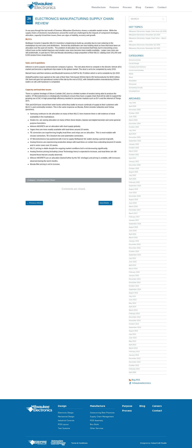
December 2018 (135, 196)
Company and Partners (137, 67)
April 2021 (132, 158)
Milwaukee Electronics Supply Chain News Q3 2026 (147, 31)
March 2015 (133, 269)
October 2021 (134, 154)
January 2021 (134, 161)
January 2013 (134, 355)
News (131, 77)
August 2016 (133, 227)
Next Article (105, 203)
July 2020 (132, 175)
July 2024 (132, 130)
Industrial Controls (66, 420)
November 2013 (135, 320)
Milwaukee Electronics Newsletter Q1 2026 (144, 45)
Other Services (96, 428)
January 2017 (134, 220)
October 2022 (134, 148)
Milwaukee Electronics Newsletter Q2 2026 (144, 35)
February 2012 (134, 369)
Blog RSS (135, 380)
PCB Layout (63, 424)
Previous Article (34, 203)
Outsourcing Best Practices (102, 413)
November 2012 (135, 362)
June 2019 (132, 193)
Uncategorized (43, 180)
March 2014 (133, 310)
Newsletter (133, 81)
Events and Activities (136, 70)
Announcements (135, 60)
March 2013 (133, 348)
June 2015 (132, 262)
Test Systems (64, 428)
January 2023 (134, 144)
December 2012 (135, 358)
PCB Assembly (96, 420)
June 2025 (132, 116)
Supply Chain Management (102, 417)
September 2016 (135, 224)
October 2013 (134, 324)
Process (127, 7)
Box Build (94, 424)
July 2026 (132, 103)
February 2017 (134, 217)
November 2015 (135, 248)
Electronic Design (66, 413)
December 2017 (135, 210)
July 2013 (132, 334)
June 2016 (132, 231)
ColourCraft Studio (158, 443)
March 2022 (133, 151)
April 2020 (132, 179)
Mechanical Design (66, 417)
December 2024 (135, 123)
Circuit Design (134, 63)
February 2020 (134, 182)
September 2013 (135, 327)
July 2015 (132, 258)
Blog (138, 7)
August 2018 (133, 199)
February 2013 (134, 351)
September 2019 (135, 186)
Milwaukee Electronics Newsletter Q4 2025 (144, 48)
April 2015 (132, 265)
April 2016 (132, 234)
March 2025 (133, 120)
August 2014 (133, 293)
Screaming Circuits (136, 87)
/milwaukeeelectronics (141, 383)
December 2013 (135, 317)
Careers (149, 7)
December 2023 (135, 137)
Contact (162, 7)
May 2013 (132, 341)
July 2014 (132, 296)
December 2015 (135, 244)
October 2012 (134, 365)
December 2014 (135, 279)
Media (131, 74)
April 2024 (132, 134)
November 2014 (135, 282)
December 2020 (135, 165)
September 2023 (135, 141)
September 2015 (135, 255)
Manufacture (99, 7)
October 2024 (134, 127)
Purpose (114, 7)
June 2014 (132, 300)
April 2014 (132, 307)
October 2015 (134, 251)
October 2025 (134, 113)
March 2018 (133, 206)
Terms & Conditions (79, 443)
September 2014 (135, 289)
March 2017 (133, 213)
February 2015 (134, 272)
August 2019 (133, 189)
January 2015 (134, 275)
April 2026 (132, 106)
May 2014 (132, 303)
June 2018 (132, 203)
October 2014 (134, 286)
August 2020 (133, 172)
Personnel (132, 84)
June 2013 (132, 338)
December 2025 (135, 110)
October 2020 (134, 168)
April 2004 (132, 372)
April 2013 (132, 345)
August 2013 (133, 331)
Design (62, 406)
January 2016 (134, 241)
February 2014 (134, 313)
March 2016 (133, 237)
